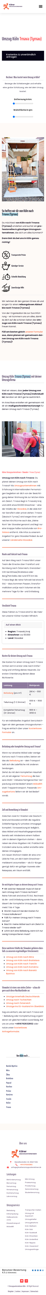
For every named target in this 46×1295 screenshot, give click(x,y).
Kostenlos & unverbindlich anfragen (21, 55)
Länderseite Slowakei (21, 540)
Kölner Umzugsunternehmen (11, 472)
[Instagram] (26, 1281)
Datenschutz (34, 1291)
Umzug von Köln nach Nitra (20, 957)
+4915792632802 (26, 1165)
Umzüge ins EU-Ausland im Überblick (25, 1006)
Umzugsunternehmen (25, 485)
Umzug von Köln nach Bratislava (22, 960)
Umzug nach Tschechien (18, 999)
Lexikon (17, 1291)
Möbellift (37, 783)
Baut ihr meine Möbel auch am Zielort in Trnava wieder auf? (23, 926)
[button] (40, 6)
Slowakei (25, 472)
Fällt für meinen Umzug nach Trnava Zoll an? (21, 919)
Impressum (25, 1291)
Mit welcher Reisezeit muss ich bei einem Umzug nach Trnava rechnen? (21, 890)
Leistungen (11, 1174)
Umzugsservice (13, 1205)
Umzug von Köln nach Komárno (22, 966)
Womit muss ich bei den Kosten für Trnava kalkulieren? (20, 913)
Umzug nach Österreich (18, 1003)
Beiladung (8, 693)
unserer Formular (34, 331)
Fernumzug (26, 776)
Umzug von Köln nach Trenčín (21, 963)
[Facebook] (21, 1281)
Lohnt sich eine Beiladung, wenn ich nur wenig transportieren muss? (22, 932)
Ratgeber (11, 1291)
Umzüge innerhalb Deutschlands (23, 996)
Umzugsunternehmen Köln (17, 1286)
